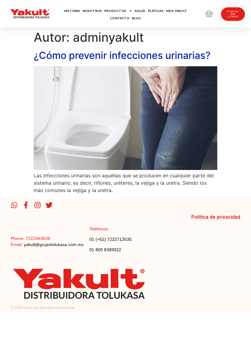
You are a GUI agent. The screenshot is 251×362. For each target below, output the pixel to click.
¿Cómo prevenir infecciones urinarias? (122, 55)
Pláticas (155, 11)
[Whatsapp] (14, 205)
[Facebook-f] (25, 205)
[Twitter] (49, 205)
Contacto (119, 18)
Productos (115, 11)
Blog (136, 18)
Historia (72, 11)
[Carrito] (209, 13)
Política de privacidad (215, 217)
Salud (140, 11)
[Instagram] (37, 205)
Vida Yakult (176, 11)
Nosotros (92, 11)
